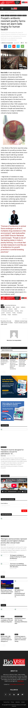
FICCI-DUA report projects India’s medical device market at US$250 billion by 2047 (22, 363)
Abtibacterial (8, 307)
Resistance (14, 314)
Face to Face (3, 447)
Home (2, 12)
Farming (17, 310)
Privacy (12, 702)
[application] (14, 485)
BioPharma (3, 588)
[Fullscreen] (25, 491)
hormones (8, 312)
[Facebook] (5, 694)
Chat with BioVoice (5, 536)
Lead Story (19, 15)
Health (6, 12)
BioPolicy (17, 588)
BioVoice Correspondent (7, 42)
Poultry (13, 312)
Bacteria (10, 309)
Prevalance (19, 312)
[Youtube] (22, 694)
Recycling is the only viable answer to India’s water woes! (7, 322)
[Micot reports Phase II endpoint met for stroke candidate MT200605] (7, 584)
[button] (21, 13)
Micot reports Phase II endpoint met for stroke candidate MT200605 (7, 592)
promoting (3, 314)
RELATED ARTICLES (6, 348)
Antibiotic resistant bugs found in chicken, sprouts (20, 321)
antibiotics (23, 307)
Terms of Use (6, 702)
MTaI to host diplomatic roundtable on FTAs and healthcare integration (7, 620)
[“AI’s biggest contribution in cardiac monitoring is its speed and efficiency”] (5, 557)
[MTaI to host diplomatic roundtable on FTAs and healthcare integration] (7, 612)
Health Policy (12, 358)
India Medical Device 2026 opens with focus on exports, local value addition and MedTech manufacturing (14, 364)
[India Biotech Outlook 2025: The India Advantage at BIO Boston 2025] (21, 612)
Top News (24, 15)
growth (3, 312)
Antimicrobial (4, 309)
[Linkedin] (14, 694)
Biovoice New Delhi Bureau (10, 305)
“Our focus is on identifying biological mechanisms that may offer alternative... (18, 565)
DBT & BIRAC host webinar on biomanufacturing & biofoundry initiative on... (20, 593)
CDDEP (15, 309)
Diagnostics (11, 12)
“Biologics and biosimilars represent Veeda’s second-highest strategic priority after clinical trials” (14, 541)
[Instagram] (9, 694)
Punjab (9, 314)
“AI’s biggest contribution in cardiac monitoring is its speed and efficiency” (18, 557)
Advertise (17, 702)
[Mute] (22, 491)
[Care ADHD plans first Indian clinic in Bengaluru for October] (5, 356)
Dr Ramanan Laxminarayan (7, 310)
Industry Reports (18, 616)
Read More (21, 681)
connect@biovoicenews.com (17, 684)
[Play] (3, 491)
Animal (17, 307)
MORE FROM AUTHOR (7, 350)
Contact (23, 702)
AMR (14, 307)
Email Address (4, 503)
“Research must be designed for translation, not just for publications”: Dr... (12, 452)
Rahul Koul (3, 455)
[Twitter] (18, 694)
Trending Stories (13, 15)
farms (21, 310)
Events (2, 616)
